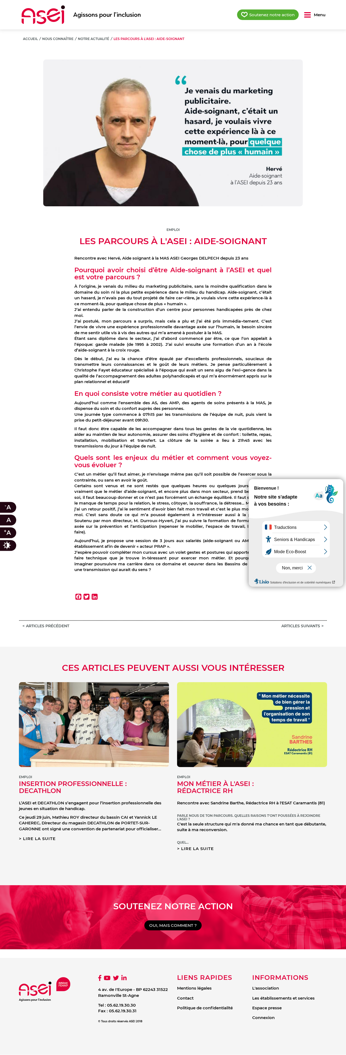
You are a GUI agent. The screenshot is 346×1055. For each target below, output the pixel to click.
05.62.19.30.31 (123, 1010)
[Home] (81, 14)
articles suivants (300, 625)
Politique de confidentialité (205, 1007)
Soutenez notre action (272, 14)
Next (319, 127)
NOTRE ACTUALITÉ (93, 39)
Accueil (30, 39)
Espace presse (267, 1007)
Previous (27, 127)
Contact (185, 998)
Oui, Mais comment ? (173, 925)
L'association (265, 988)
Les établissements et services (283, 998)
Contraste (12, 545)
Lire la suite (39, 838)
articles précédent (47, 625)
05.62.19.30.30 (121, 1005)
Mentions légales (194, 988)
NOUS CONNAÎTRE (58, 39)
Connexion (263, 1017)
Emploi (173, 230)
